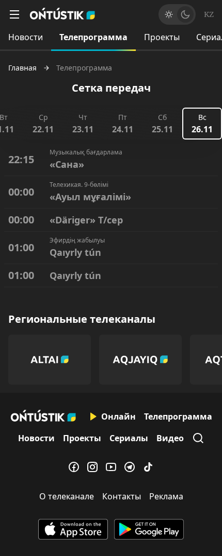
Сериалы (128, 438)
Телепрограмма (93, 37)
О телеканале (66, 496)
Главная (22, 68)
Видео (170, 438)
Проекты (162, 37)
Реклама (166, 496)
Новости (25, 37)
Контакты (121, 496)
